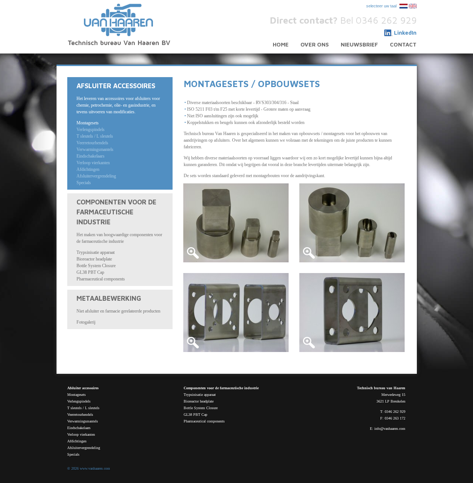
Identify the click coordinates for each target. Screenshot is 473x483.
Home (281, 44)
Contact (403, 44)
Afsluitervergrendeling (96, 176)
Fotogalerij (85, 322)
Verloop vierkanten (93, 162)
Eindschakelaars (90, 156)
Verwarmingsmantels (94, 149)
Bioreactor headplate (94, 259)
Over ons (314, 44)
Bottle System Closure (96, 265)
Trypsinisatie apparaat (95, 252)
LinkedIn (405, 33)
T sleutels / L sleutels (94, 136)
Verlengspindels (90, 129)
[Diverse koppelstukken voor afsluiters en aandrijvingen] (236, 222)
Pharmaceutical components (100, 279)
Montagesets (87, 122)
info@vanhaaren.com (389, 429)
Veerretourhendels (92, 142)
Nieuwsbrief (359, 44)
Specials (83, 182)
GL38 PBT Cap (90, 272)
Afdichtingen (87, 169)
